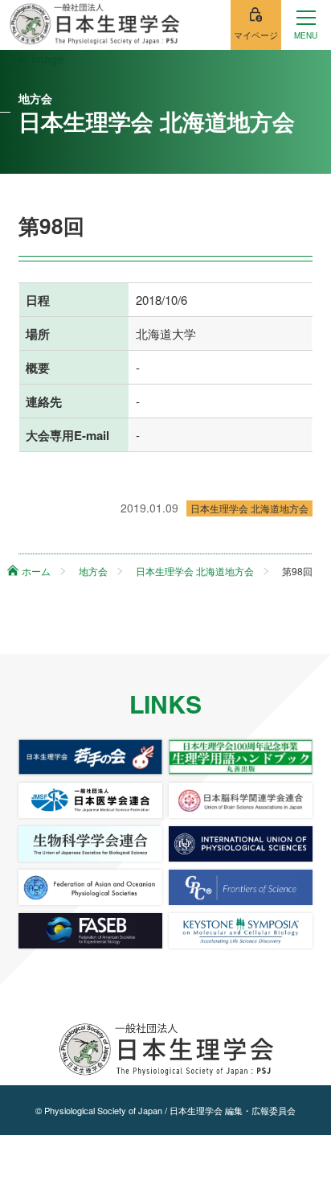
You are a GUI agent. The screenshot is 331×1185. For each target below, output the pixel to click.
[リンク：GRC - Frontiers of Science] (241, 887)
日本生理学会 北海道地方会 (249, 508)
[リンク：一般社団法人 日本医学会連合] (90, 800)
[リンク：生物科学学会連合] (90, 844)
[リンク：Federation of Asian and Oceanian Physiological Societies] (90, 887)
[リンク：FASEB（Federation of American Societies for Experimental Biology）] (90, 930)
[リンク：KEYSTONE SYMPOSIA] (241, 930)
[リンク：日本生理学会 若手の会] (90, 757)
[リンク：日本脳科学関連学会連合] (241, 800)
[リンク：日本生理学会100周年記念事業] (241, 757)
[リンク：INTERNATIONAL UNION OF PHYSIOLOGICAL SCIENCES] (241, 844)
